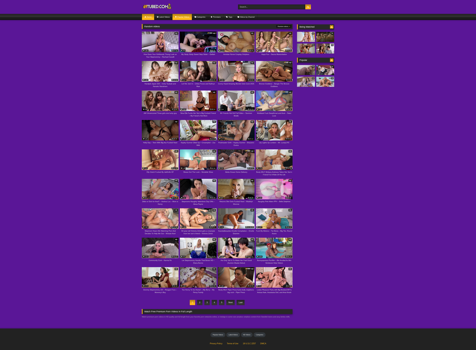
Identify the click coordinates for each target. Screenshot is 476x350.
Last (240, 302)
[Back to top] (468, 342)
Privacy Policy (216, 343)
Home (149, 17)
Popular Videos (183, 17)
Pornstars (217, 17)
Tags (230, 17)
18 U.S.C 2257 (249, 343)
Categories (201, 17)
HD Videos (246, 335)
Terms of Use (232, 343)
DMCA (263, 343)
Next (230, 302)
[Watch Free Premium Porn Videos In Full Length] (157, 7)
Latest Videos (164, 17)
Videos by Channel (247, 17)
